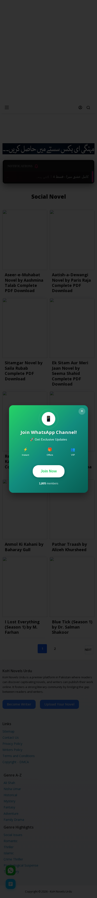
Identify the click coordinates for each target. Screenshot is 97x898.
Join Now (49, 471)
